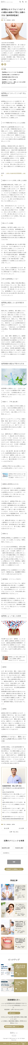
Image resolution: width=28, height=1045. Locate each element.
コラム (4, 1043)
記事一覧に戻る (14, 831)
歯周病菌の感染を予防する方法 (10, 77)
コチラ (22, 1009)
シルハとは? (14, 1043)
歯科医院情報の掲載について (12, 1026)
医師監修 (9, 20)
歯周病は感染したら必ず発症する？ (11, 74)
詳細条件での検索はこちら (14, 869)
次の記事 (21, 828)
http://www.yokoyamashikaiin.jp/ (13, 818)
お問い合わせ (12, 1013)
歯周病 (13, 20)
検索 (14, 862)
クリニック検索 (23, 1043)
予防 (5, 20)
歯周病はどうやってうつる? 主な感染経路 (13, 72)
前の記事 (6, 828)
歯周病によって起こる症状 (9, 79)
